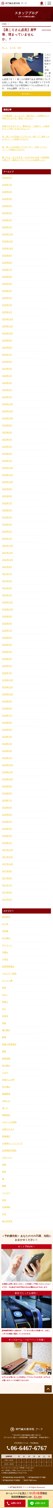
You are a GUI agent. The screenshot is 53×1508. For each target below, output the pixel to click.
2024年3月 (7, 383)
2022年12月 (7, 468)
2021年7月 (7, 574)
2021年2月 (7, 588)
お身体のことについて (12, 1143)
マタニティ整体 (9, 973)
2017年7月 (7, 885)
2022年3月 (7, 524)
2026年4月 (7, 206)
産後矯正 (6, 1136)
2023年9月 (7, 425)
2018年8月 (7, 793)
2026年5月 (7, 199)
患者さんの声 (8, 1080)
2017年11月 (7, 857)
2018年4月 (7, 822)
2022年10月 (7, 482)
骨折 (4, 1172)
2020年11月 (7, 602)
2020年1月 (7, 673)
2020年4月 (7, 652)
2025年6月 (7, 277)
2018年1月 (7, 843)
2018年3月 (7, 829)
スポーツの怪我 (9, 1122)
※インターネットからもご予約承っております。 (18, 1468)
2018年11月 (7, 772)
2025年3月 (7, 298)
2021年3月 (7, 581)
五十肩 (12, 48)
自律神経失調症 (9, 1150)
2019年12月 (7, 680)
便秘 (4, 1165)
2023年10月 (7, 418)
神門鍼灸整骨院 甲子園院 (37, 1477)
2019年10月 (7, 694)
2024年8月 (7, 348)
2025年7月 (7, 270)
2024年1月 (7, 397)
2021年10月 (7, 560)
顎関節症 (6, 1115)
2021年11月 (7, 553)
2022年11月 (7, 475)
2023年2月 (7, 454)
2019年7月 (7, 715)
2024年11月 (7, 326)
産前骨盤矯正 (8, 966)
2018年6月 (7, 807)
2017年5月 (7, 899)
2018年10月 (7, 779)
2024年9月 (7, 340)
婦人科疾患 (7, 1221)
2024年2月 (7, 390)
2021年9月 (7, 567)
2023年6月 (7, 432)
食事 (4, 1051)
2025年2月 (7, 305)
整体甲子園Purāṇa (30, 1480)
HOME (4, 24)
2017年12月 (7, 850)
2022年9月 (7, 489)
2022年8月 (7, 496)
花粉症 (5, 1016)
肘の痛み (6, 1087)
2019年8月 (7, 708)
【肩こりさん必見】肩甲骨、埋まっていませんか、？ (19, 34)
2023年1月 (7, 461)
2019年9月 (7, 701)
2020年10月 (7, 609)
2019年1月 (7, 758)
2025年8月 (7, 263)
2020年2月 (7, 666)
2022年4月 (7, 517)
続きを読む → (26, 94)
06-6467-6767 (29, 1448)
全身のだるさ (8, 1129)
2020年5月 (7, 645)
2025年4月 (7, 291)
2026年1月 (7, 227)
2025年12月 (7, 234)
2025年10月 (7, 248)
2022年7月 (7, 503)
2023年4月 (7, 447)
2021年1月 (7, 595)
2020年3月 (7, 659)
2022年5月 (7, 510)
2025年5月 (7, 284)
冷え (4, 1009)
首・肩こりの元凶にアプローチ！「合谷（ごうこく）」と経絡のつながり (24, 148)
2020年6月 (7, 638)
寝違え (5, 1002)
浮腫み (5, 952)
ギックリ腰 (7, 981)
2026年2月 (7, 220)
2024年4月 (7, 376)
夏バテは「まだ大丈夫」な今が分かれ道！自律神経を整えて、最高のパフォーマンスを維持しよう (25, 158)
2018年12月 (7, 765)
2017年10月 (7, 864)
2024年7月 (7, 355)
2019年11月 (7, 687)
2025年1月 (7, 312)
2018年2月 (7, 836)
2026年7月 (7, 185)
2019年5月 (7, 730)
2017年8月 (7, 878)
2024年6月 (7, 362)
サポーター (7, 1157)
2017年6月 (7, 892)
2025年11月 (7, 241)
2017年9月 (7, 871)
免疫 (4, 1023)
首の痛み (6, 1065)
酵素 (4, 1037)
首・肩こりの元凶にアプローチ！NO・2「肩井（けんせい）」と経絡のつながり (26, 137)
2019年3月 (7, 744)
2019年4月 (7, 737)
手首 (4, 1214)
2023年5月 (7, 440)
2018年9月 (7, 786)
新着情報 (6, 1058)
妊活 (4, 1200)
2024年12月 (7, 319)
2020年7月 (7, 631)
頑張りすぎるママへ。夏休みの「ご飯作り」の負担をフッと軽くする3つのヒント (25, 127)
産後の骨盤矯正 (9, 1044)
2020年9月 (7, 616)
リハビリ (6, 1193)
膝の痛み (6, 1030)
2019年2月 (7, 751)
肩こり (4, 48)
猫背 (19, 48)
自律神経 (6, 1207)
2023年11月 (7, 411)
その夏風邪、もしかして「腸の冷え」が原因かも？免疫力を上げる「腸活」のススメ (25, 117)
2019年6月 (7, 723)
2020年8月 (7, 624)
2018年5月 (7, 815)
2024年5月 (7, 369)
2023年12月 (7, 404)
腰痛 (4, 1186)
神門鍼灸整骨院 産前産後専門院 (14, 1477)
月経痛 (5, 931)
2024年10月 (7, 333)
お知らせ (6, 1101)
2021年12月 (7, 546)
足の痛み (6, 938)
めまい (5, 995)
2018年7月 (7, 800)
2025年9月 (7, 256)
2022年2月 (7, 532)
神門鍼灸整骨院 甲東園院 (11, 1480)
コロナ (5, 1073)
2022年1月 (7, 539)
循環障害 (6, 1094)
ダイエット (7, 945)
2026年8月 (7, 178)
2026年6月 (7, 192)
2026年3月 (7, 213)
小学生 (5, 959)
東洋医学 (6, 917)
